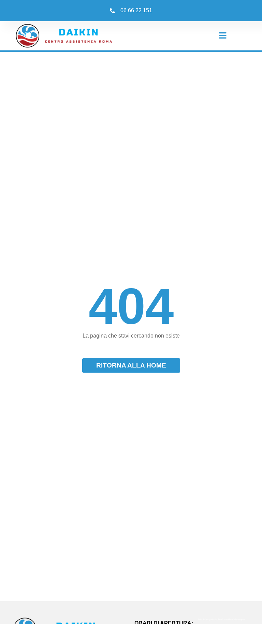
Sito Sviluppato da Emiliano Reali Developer (221, 620)
